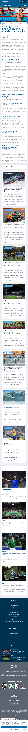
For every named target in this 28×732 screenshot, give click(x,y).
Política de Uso (14, 616)
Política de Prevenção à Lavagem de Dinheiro (14, 621)
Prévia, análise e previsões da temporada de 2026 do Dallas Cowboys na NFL (12, 586)
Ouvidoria (14, 610)
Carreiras (14, 639)
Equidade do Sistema (14, 618)
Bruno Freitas (8, 191)
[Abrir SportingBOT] (25, 729)
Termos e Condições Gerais (14, 614)
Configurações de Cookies (14, 612)
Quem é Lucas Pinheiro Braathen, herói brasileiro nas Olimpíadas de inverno (13, 189)
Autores (14, 607)
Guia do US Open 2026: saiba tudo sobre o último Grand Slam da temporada (13, 523)
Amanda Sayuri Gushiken (10, 369)
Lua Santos (8, 265)
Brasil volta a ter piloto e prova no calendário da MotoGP (14, 225)
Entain (14, 635)
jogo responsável (11, 674)
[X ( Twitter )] (11, 703)
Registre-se (23, 2)
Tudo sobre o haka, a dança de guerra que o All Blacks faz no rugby (14, 331)
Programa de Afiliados (14, 633)
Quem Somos (14, 603)
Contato (14, 609)
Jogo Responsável (14, 619)
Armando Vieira (9, 227)
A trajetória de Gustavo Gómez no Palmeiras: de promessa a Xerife (14, 554)
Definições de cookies (14, 729)
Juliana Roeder (9, 407)
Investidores (14, 637)
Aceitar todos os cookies (14, 727)
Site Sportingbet (14, 631)
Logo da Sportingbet (14, 605)
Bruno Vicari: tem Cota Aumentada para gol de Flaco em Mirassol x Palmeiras (13, 492)
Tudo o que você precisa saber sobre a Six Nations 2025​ (13, 301)
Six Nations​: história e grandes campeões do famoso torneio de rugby (14, 263)
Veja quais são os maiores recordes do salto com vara (14, 442)
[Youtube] (17, 703)
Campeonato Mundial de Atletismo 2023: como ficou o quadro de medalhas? (13, 367)
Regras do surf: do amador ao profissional (13, 406)
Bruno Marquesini (7, 23)
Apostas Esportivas (7, 5)
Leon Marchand (6, 158)
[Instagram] (14, 703)
